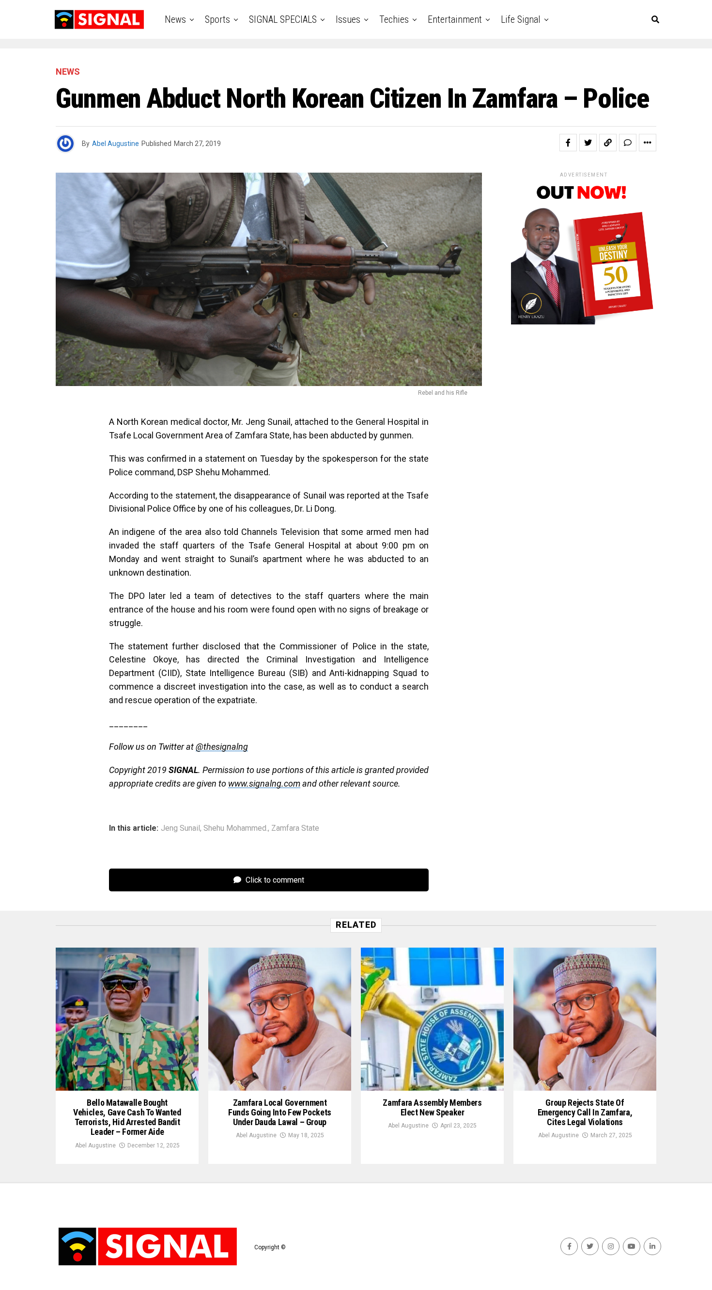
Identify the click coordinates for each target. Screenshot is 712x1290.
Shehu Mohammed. (235, 828)
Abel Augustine (115, 143)
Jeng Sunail (180, 828)
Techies (394, 19)
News (175, 19)
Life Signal (521, 19)
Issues (348, 19)
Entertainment (455, 19)
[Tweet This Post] (588, 142)
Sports (217, 19)
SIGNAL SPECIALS (283, 19)
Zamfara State (295, 828)
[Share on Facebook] (568, 142)
